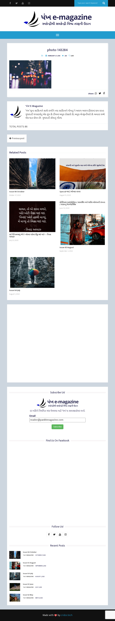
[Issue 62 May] (14, 598)
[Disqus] (57, 344)
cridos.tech (66, 615)
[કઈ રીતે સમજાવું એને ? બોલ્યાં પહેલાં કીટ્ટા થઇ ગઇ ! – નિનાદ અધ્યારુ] (32, 216)
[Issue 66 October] (32, 173)
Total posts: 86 (18, 127)
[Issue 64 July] (32, 272)
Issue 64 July (14, 290)
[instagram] (29, 3)
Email (32, 416)
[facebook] (10, 3)
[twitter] (16, 3)
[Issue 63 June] (14, 587)
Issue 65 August (67, 247)
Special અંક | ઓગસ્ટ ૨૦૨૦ (70, 191)
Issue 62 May (28, 594)
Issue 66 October (16, 191)
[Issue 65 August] (83, 229)
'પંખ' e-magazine (28, 555)
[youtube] (22, 3)
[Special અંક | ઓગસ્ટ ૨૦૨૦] (83, 173)
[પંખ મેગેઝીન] (57, 19)
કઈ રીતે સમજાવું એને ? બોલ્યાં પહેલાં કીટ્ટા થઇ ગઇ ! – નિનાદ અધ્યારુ (30, 235)
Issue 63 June (28, 584)
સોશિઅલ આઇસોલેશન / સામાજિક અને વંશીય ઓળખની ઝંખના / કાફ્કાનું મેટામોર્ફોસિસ (82, 203)
